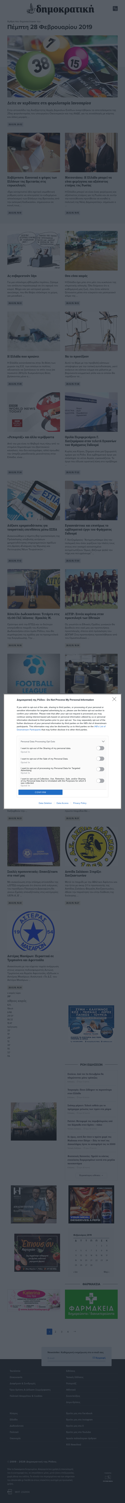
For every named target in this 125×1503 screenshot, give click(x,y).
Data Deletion (45, 803)
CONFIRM (40, 792)
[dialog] (62, 751)
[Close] (115, 700)
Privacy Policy (79, 803)
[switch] (100, 748)
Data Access (62, 803)
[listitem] (62, 741)
